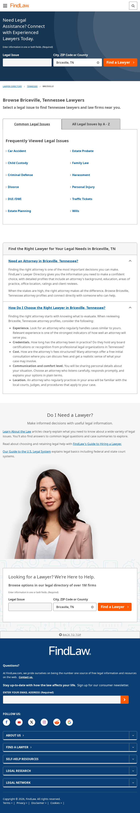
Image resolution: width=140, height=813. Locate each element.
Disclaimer (38, 803)
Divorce (13, 187)
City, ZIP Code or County (70, 55)
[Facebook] (6, 722)
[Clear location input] (98, 62)
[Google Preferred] (69, 722)
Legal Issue (11, 55)
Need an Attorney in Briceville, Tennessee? (43, 261)
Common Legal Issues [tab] (32, 124)
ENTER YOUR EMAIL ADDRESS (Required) (28, 692)
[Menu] (5, 5)
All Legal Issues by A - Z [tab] (91, 124)
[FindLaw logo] (21, 5)
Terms (7, 803)
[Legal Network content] (133, 783)
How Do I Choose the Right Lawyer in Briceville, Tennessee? (56, 307)
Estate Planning (19, 211)
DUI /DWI (14, 199)
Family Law (80, 163)
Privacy (21, 803)
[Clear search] (92, 607)
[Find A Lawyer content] (133, 747)
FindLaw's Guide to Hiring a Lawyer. (97, 444)
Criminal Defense (20, 175)
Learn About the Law (17, 432)
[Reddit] (56, 722)
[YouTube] (19, 722)
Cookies (55, 803)
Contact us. (26, 677)
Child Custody (18, 163)
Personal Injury (83, 187)
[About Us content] (133, 735)
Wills (75, 211)
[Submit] (124, 700)
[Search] (133, 6)
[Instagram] (44, 722)
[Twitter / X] (31, 722)
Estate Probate (83, 151)
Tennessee (32, 86)
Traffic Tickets (82, 199)
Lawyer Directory (12, 86)
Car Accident (17, 151)
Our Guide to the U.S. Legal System (27, 452)
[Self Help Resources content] (133, 759)
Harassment (81, 175)
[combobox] (27, 62)
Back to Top (72, 634)
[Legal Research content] (133, 771)
